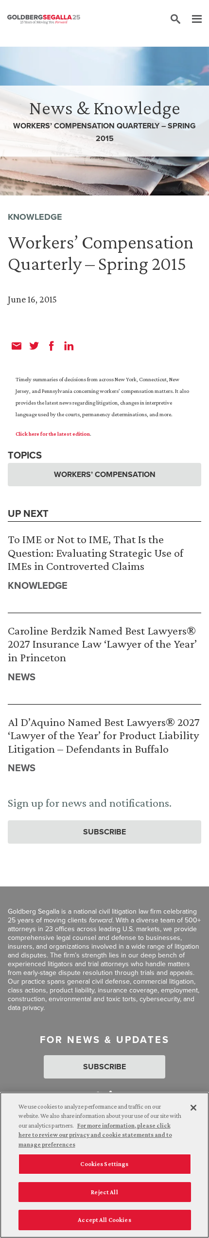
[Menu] (192, 19)
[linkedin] (69, 346)
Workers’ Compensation (105, 474)
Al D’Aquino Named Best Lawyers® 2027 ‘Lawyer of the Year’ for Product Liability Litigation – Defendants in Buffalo (104, 735)
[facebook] (51, 346)
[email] (16, 346)
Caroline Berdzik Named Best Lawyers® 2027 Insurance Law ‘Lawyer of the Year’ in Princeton (102, 644)
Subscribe (104, 831)
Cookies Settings (104, 1163)
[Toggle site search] (175, 19)
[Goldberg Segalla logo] (43, 19)
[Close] (193, 1107)
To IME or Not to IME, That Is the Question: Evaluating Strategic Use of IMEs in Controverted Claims (95, 552)
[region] (104, 1165)
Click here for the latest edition (53, 433)
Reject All (104, 1192)
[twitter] (34, 346)
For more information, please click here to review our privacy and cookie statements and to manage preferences (95, 1135)
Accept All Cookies (104, 1219)
